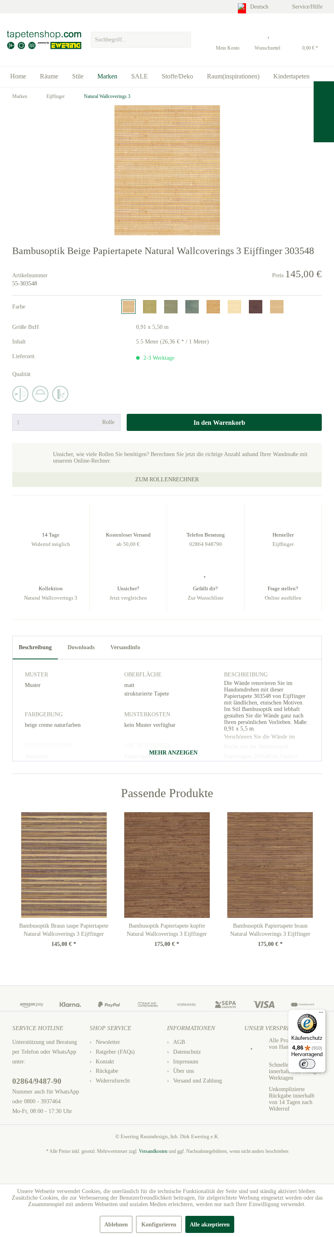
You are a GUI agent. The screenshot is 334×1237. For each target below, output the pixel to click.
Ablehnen (116, 1225)
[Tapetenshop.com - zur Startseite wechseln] (44, 40)
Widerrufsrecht (113, 1081)
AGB (179, 1042)
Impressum (185, 1062)
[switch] (307, 1064)
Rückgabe (107, 1071)
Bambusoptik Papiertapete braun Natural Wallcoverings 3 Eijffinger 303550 (270, 930)
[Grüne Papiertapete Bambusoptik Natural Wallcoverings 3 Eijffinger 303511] (171, 307)
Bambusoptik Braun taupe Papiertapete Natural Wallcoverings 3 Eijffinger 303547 (63, 930)
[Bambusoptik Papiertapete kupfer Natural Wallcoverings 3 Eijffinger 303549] (166, 865)
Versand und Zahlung (197, 1081)
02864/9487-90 (37, 1081)
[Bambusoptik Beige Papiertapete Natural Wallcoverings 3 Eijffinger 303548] (128, 307)
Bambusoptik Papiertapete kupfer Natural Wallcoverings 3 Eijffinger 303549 (167, 930)
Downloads (81, 647)
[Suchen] (183, 40)
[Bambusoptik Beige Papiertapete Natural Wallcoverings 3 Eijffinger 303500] (150, 307)
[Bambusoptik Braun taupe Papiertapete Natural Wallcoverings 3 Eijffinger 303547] (63, 865)
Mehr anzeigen (172, 753)
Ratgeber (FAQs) (115, 1052)
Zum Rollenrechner (167, 479)
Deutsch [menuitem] (260, 7)
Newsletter (108, 1042)
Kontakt (105, 1062)
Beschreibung (35, 647)
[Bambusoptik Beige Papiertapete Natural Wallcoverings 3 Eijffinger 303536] (234, 307)
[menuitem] (141, 38)
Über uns (183, 1071)
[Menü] (321, 1014)
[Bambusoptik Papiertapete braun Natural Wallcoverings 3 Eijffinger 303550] (270, 865)
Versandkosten (153, 1151)
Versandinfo (125, 647)
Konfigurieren (158, 1225)
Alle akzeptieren (210, 1225)
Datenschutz (187, 1052)
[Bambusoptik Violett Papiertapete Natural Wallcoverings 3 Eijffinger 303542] (255, 307)
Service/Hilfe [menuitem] (308, 7)
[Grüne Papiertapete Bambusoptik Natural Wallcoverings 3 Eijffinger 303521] (192, 307)
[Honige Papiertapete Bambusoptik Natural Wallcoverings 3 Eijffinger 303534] (213, 307)
